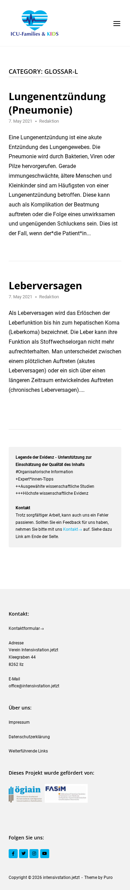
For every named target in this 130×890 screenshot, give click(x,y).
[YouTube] (44, 853)
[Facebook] (13, 853)
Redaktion (49, 121)
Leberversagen (45, 285)
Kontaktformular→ (26, 628)
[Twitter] (23, 853)
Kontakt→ (72, 529)
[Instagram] (33, 853)
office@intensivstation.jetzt (34, 686)
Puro (108, 877)
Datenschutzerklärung (29, 736)
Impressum (19, 722)
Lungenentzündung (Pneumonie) (57, 102)
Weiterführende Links (28, 751)
